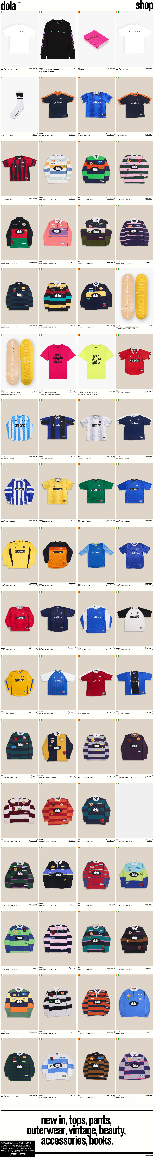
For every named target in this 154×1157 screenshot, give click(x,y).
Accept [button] (22, 1155)
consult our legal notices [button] (11, 1152)
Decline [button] (13, 1155)
